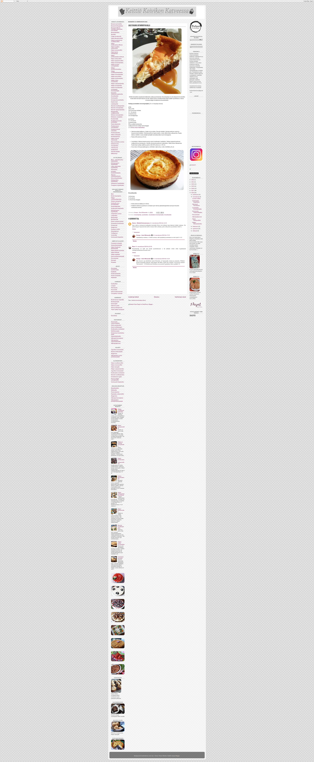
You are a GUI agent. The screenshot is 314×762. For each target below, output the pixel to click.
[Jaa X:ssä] (160, 212)
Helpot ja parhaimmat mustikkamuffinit (116, 41)
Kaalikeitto (113, 271)
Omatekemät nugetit (116, 376)
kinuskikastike (167, 214)
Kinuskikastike (114, 96)
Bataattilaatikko (115, 388)
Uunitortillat (114, 235)
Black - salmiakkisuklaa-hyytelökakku (117, 160)
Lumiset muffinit (196, 198)
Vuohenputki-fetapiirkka (117, 237)
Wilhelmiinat (114, 153)
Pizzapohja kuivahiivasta (117, 223)
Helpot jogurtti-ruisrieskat (117, 250)
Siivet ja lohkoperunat (116, 307)
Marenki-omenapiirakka (117, 107)
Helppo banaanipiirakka (117, 62)
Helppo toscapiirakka (116, 85)
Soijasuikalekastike (116, 336)
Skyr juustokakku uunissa (117, 141)
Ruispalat (113, 262)
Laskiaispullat (114, 104)
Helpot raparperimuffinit (117, 60)
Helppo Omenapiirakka (117, 74)
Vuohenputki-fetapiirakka (117, 382)
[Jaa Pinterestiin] (163, 212)
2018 (192, 188)
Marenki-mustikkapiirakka (117, 105)
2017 (192, 190)
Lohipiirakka (114, 215)
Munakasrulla (114, 219)
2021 (192, 182)
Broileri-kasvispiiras (116, 196)
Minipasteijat (114, 217)
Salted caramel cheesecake (115, 139)
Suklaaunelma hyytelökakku (114, 180)
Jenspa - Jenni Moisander (143, 235)
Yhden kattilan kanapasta (117, 309)
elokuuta (195, 230)
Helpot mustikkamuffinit (117, 363)
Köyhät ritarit (114, 102)
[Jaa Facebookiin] (161, 212)
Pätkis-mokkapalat (116, 134)
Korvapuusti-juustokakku (117, 100)
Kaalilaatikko (114, 283)
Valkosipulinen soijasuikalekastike (116, 341)
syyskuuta (195, 228)
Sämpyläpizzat (115, 231)
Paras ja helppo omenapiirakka (115, 379)
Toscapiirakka (114, 145)
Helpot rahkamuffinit (116, 58)
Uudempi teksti (133, 297)
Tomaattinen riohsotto (116, 293)
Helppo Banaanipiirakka (121, 477)
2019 (192, 186)
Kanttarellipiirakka (115, 206)
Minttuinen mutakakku (116, 117)
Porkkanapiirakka (115, 132)
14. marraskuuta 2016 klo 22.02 (143, 246)
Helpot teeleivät (115, 252)
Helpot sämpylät (115, 367)
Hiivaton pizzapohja (116, 201)
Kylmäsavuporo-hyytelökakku (115, 163)
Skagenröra (114, 227)
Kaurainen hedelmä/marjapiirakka (117, 93)
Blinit (112, 194)
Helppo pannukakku (116, 76)
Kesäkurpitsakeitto (116, 273)
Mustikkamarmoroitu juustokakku (116, 121)
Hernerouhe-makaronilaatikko (115, 322)
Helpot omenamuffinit (116, 50)
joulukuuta (195, 194)
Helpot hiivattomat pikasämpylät (115, 248)
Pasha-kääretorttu (115, 124)
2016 (192, 192)
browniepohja (137, 214)
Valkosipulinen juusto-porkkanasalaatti (116, 356)
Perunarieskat (114, 258)
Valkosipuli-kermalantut (117, 338)
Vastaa (134, 229)
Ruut (133, 246)
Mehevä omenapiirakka (117, 115)
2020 (192, 184)
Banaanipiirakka (115, 32)
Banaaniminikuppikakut (117, 26)
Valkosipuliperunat (115, 343)
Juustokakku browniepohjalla (156, 214)
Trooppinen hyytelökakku (117, 185)
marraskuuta (196, 196)
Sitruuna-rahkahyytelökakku (116, 175)
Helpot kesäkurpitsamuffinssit (116, 44)
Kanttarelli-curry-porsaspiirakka (115, 204)
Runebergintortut (115, 136)
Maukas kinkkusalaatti (116, 351)
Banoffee (113, 34)
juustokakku (145, 214)
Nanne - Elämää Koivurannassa (141, 223)
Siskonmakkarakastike (117, 291)
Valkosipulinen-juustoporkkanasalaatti (117, 400)
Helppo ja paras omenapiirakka (115, 65)
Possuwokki (114, 289)
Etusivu (156, 297)
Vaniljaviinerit (114, 149)
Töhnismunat (114, 147)
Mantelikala (114, 315)
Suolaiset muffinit (115, 229)
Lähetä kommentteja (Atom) (138, 300)
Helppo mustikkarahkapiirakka (117, 72)
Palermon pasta (115, 305)
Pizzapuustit (114, 225)
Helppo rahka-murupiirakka (114, 81)
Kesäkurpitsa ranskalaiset (117, 329)
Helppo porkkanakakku (117, 78)
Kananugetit (114, 303)
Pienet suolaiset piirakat (117, 221)
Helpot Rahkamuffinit (121, 510)
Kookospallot (114, 98)
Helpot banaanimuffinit (121, 427)
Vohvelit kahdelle (115, 151)
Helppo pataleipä (115, 254)
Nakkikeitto (114, 277)
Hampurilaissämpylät (116, 245)
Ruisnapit (113, 260)
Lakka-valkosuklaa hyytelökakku (116, 167)
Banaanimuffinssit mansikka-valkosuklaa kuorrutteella (116, 29)
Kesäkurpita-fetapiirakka (117, 208)
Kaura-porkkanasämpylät (117, 256)
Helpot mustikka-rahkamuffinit (115, 47)
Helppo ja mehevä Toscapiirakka (121, 444)
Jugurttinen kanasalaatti (117, 349)
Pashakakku (114, 169)
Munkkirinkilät (114, 118)
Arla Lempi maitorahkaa (138, 127)
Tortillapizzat (114, 233)
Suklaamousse (115, 143)
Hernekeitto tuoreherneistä (115, 269)
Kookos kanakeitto (116, 275)
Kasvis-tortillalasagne (116, 327)
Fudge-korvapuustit (116, 36)
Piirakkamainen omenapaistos (115, 126)
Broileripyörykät (115, 301)
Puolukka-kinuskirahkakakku (116, 172)
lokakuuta (195, 226)
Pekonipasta (114, 287)
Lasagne (113, 285)
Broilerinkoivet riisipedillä (117, 299)
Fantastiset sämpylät (116, 243)
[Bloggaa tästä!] (158, 212)
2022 (192, 179)
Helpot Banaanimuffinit (117, 38)
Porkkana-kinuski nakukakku (115, 130)
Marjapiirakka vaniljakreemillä (115, 112)
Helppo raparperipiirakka (117, 83)
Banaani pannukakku (116, 24)
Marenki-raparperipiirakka (117, 109)
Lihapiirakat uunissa (116, 213)
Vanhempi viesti (180, 297)
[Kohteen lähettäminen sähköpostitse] (157, 212)
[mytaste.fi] (193, 165)
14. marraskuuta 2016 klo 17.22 (161, 235)
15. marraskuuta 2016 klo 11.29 (161, 258)
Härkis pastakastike (116, 325)
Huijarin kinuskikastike (116, 87)
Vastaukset (137, 232)
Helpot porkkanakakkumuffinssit (117, 56)
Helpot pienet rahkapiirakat (114, 52)
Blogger (178, 755)
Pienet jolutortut (115, 392)
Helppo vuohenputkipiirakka (116, 198)
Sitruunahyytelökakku (116, 178)
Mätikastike (114, 390)
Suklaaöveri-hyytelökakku (117, 183)
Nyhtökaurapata (115, 331)
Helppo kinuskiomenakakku (116, 68)
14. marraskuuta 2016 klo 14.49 (158, 223)
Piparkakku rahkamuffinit (117, 394)
